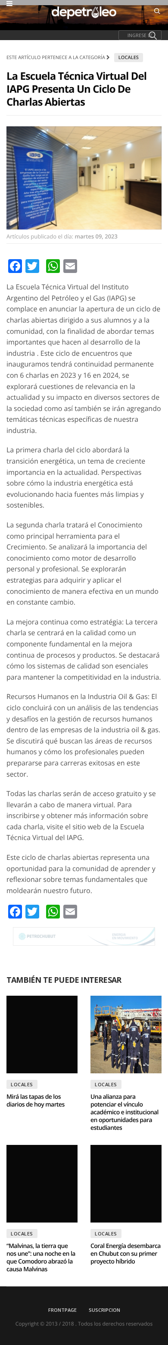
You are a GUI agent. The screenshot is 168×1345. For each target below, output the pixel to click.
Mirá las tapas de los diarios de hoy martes (35, 1101)
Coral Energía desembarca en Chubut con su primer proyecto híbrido (125, 1254)
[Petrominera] (84, 936)
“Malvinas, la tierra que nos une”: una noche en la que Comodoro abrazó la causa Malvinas (40, 1257)
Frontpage (62, 1310)
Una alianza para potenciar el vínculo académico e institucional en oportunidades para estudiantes (124, 1112)
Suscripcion (104, 1310)
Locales (128, 57)
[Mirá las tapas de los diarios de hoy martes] (42, 1034)
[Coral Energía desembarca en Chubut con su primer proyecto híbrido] (126, 1184)
